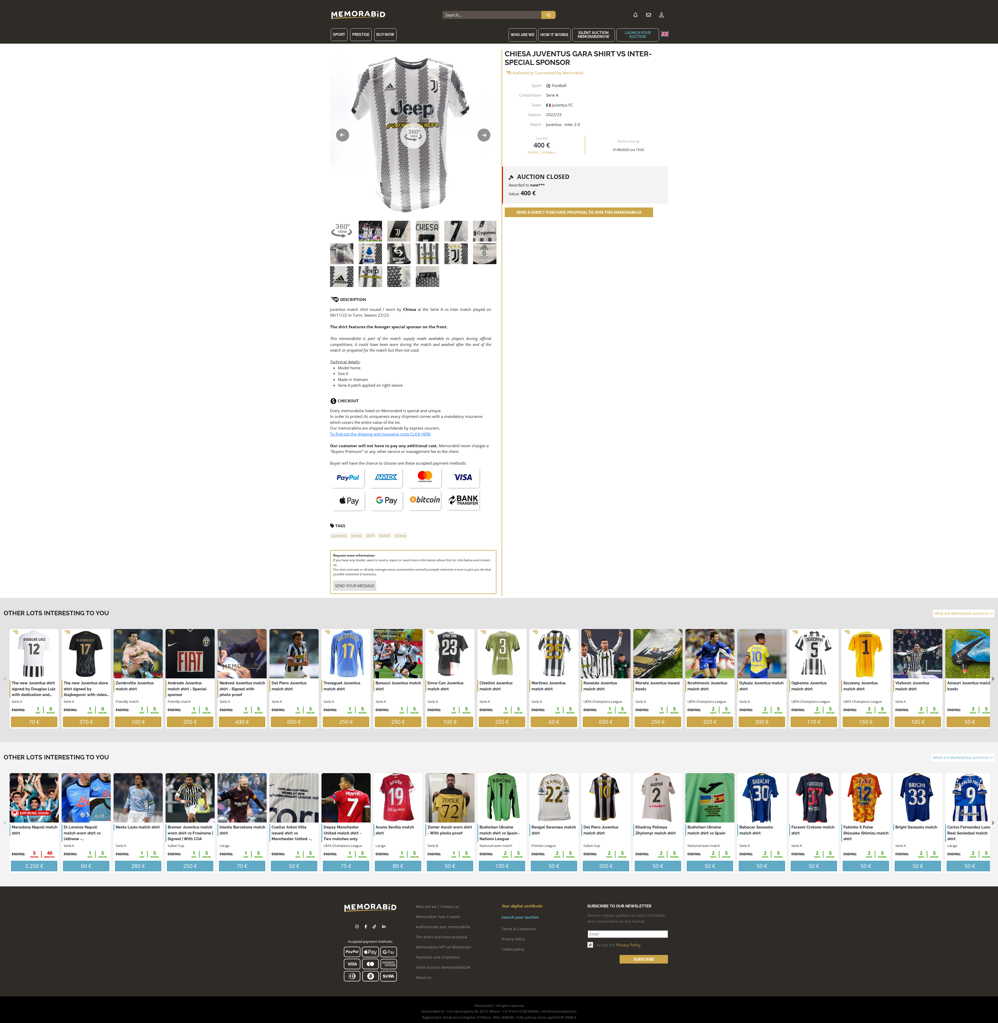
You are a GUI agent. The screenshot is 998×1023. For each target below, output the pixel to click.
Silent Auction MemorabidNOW (593, 35)
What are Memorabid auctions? (962, 613)
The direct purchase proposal (441, 936)
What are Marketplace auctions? (961, 757)
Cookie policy (513, 949)
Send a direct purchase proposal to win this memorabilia (578, 212)
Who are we (522, 35)
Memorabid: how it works (438, 916)
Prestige (360, 34)
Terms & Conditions (519, 928)
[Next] (992, 679)
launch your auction (638, 35)
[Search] (548, 15)
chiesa (400, 535)
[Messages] (648, 15)
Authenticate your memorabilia (443, 926)
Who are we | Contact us (437, 906)
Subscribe (643, 959)
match (384, 535)
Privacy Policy (513, 939)
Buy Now (385, 34)
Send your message (354, 585)
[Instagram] (357, 927)
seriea (356, 535)
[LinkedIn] (383, 927)
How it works (554, 35)
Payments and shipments (438, 957)
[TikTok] (374, 927)
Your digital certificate (522, 906)
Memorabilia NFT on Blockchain (443, 947)
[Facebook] (366, 927)
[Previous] (5, 679)
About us (423, 977)
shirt (370, 535)
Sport (339, 34)
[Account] (661, 15)
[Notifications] (635, 15)
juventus (339, 535)
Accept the (618, 944)
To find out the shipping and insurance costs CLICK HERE (380, 434)
